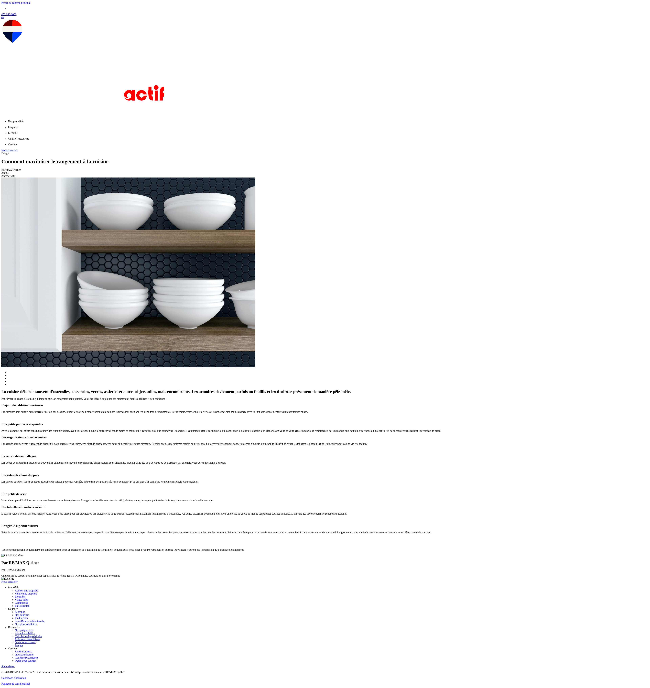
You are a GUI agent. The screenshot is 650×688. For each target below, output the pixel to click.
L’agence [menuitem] (13, 127)
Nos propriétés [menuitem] (16, 121)
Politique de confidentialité (15, 683)
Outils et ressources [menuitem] (18, 138)
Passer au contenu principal (15, 2)
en (2, 17)
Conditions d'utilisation (13, 677)
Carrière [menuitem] (12, 144)
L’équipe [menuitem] (13, 132)
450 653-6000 (8, 14)
